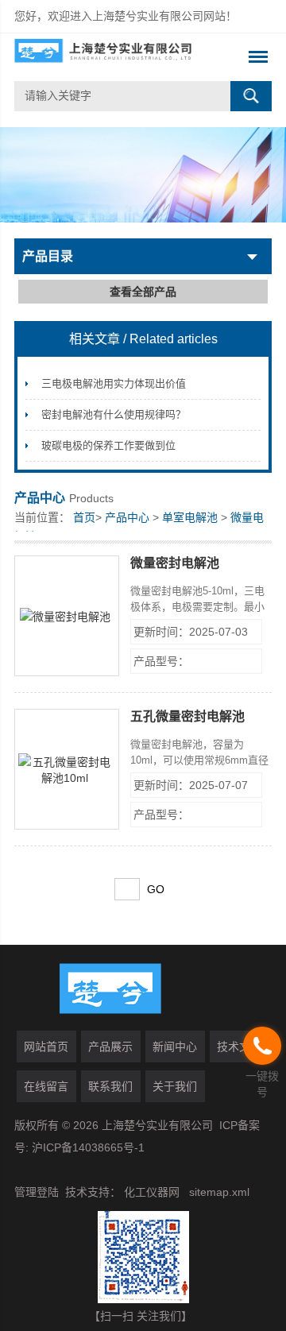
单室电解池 (190, 517)
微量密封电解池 (174, 563)
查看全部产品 (143, 291)
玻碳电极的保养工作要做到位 (108, 445)
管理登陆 (36, 1192)
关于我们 (175, 1086)
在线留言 (46, 1086)
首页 (84, 517)
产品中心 (127, 517)
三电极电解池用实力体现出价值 (113, 383)
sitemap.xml (219, 1192)
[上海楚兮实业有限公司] (117, 57)
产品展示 (110, 1046)
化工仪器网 (152, 1192)
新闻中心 (175, 1046)
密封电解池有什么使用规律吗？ (113, 414)
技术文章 (239, 1046)
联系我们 (110, 1086)
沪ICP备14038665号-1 (88, 1147)
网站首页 (46, 1046)
